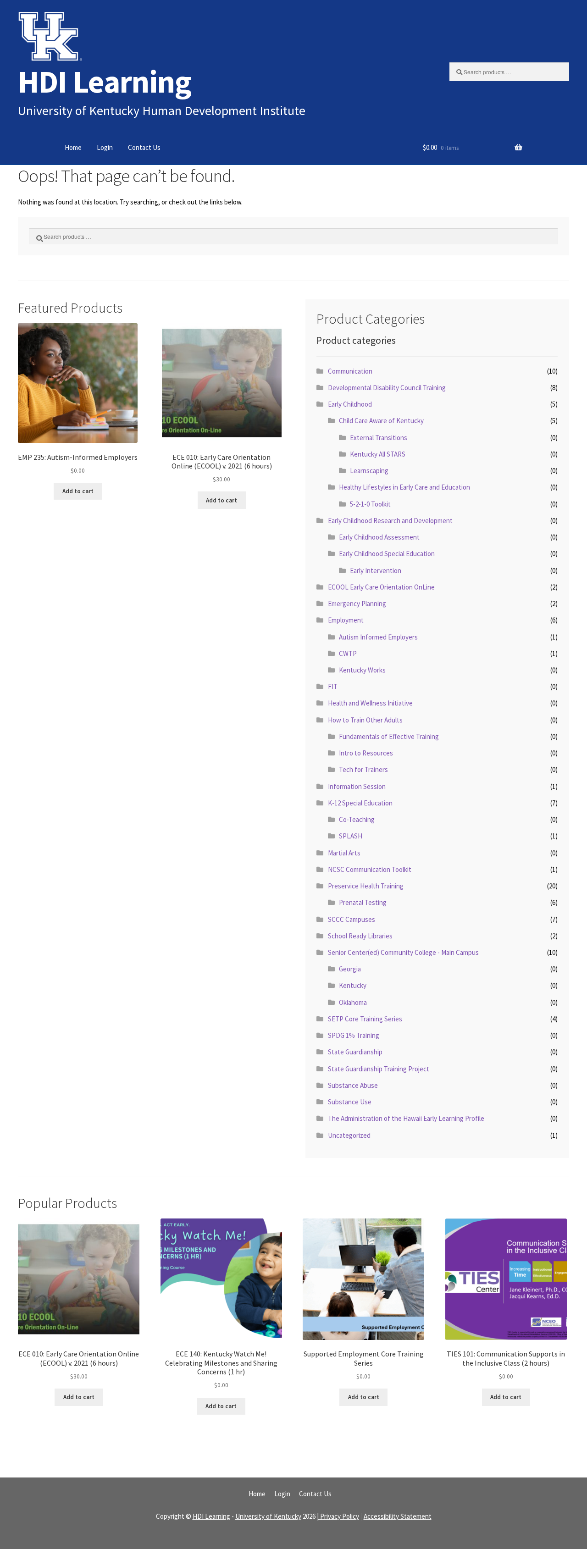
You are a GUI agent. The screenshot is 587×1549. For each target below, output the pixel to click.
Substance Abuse (353, 1085)
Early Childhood (350, 404)
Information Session (357, 786)
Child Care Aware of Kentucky (381, 420)
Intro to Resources (366, 753)
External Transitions (378, 437)
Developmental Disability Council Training (387, 387)
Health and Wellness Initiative (370, 703)
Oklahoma (353, 1002)
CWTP (348, 653)
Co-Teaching (357, 819)
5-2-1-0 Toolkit (370, 504)
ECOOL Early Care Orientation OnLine (381, 587)
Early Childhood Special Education (387, 553)
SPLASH (350, 836)
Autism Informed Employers (378, 637)
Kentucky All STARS (377, 454)
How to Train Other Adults (365, 720)
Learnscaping (369, 470)
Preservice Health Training (366, 886)
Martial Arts (344, 853)
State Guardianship (355, 1051)
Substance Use (349, 1101)
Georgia (350, 969)
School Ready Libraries (360, 936)
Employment (346, 620)
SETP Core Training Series (365, 1018)
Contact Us (144, 147)
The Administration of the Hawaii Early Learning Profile (406, 1118)
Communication (350, 371)
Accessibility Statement (398, 1516)
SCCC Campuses (351, 919)
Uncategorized (349, 1135)
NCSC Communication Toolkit (369, 869)
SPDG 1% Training (353, 1035)
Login (105, 147)
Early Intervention (375, 570)
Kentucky (352, 985)
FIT (333, 686)
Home (73, 147)
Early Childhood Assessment (379, 537)
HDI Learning (104, 81)
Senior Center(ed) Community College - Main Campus (403, 952)
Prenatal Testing (363, 902)
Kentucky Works (362, 670)
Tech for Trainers (363, 769)
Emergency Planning (357, 603)
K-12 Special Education (360, 803)
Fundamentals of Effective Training (389, 736)
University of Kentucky (268, 1516)
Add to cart (78, 491)
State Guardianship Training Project (378, 1068)
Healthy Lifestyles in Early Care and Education (404, 487)
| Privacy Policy (338, 1516)
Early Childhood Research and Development (390, 520)
